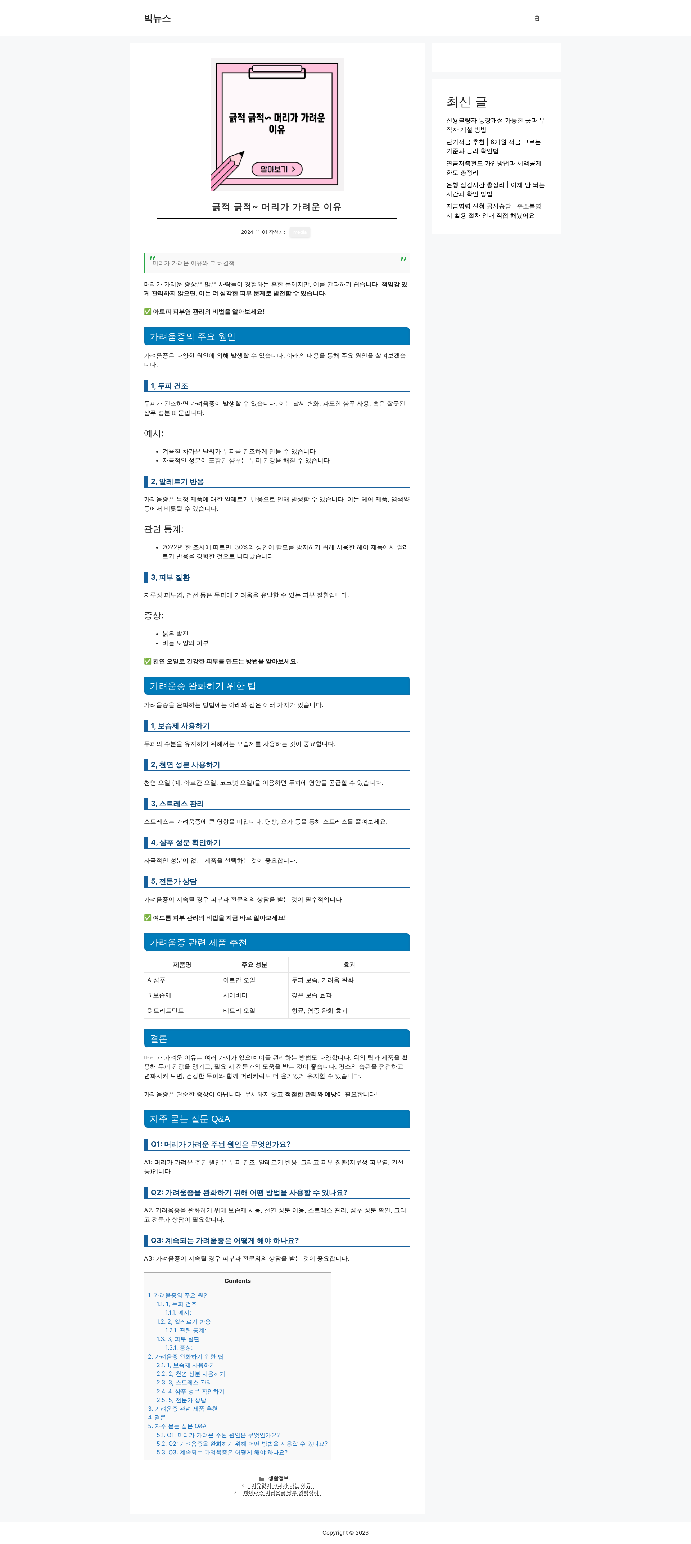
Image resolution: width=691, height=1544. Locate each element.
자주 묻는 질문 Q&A (177, 1425)
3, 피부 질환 (178, 1338)
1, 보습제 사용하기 (186, 1365)
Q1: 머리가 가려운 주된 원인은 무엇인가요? (218, 1434)
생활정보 (278, 1478)
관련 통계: (185, 1330)
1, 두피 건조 (177, 1303)
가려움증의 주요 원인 (178, 1295)
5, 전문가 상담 (181, 1400)
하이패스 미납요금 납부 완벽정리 (281, 1492)
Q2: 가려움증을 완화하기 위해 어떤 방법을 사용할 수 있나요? (242, 1443)
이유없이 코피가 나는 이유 (281, 1485)
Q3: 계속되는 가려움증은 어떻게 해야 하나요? (222, 1452)
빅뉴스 (157, 18)
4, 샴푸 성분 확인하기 (191, 1391)
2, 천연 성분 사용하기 (191, 1373)
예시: (178, 1312)
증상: (179, 1347)
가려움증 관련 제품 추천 (183, 1408)
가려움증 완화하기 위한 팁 (185, 1356)
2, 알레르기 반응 (184, 1321)
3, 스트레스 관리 (184, 1382)
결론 (157, 1417)
